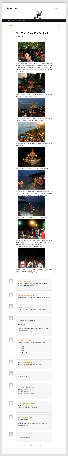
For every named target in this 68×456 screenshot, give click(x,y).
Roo (18, 281)
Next (59, 25)
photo (25, 272)
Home (9, 20)
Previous (9, 25)
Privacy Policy (18, 20)
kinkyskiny (12, 8)
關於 (24, 20)
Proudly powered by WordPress (34, 451)
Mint (13, 20)
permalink (39, 272)
